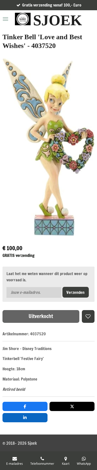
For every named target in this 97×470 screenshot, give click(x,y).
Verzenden (75, 292)
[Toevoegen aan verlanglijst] (88, 316)
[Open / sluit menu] (5, 19)
